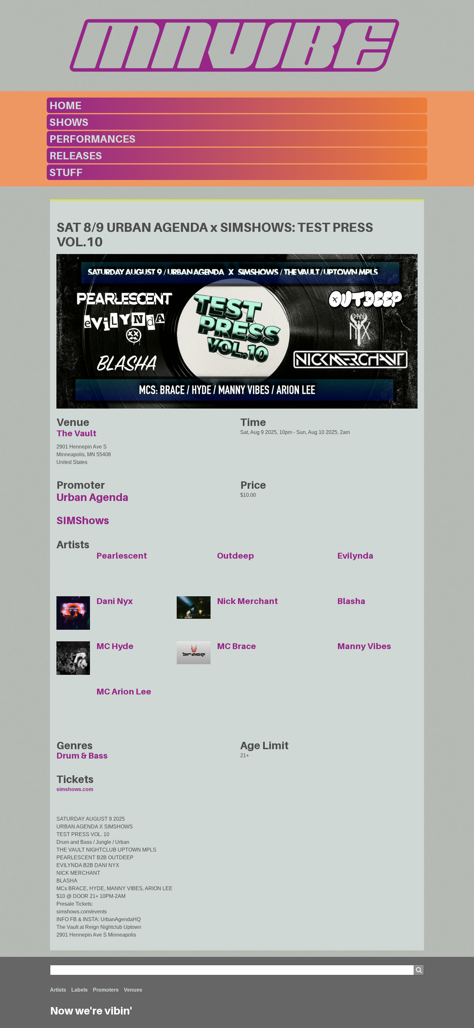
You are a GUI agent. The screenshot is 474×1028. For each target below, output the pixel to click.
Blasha (351, 601)
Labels (79, 990)
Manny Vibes (364, 646)
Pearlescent (121, 556)
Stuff (66, 172)
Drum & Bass (82, 755)
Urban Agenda (92, 497)
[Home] (237, 45)
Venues (133, 990)
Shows (68, 122)
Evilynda (355, 556)
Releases (75, 155)
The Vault (76, 433)
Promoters (106, 990)
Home (65, 105)
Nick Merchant (247, 601)
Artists (58, 990)
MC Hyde (114, 646)
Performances (92, 139)
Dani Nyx (114, 601)
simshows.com (74, 789)
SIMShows (82, 520)
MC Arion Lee (123, 691)
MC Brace (236, 646)
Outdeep (235, 556)
